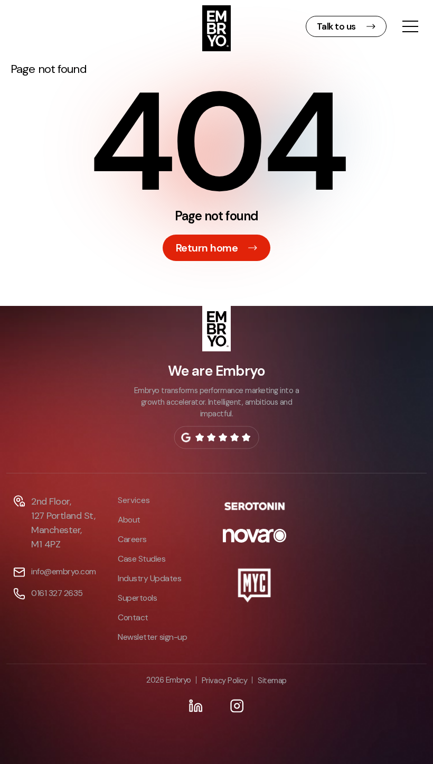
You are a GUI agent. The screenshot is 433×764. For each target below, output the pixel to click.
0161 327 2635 (57, 593)
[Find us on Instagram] (237, 705)
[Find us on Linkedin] (196, 705)
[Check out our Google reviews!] (217, 437)
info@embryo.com (63, 571)
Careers (132, 539)
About (129, 519)
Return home (207, 248)
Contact (133, 617)
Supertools (137, 597)
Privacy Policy (224, 680)
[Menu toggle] (410, 28)
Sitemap (272, 680)
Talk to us (336, 26)
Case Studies (141, 558)
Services (134, 500)
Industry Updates (149, 578)
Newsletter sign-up (152, 636)
